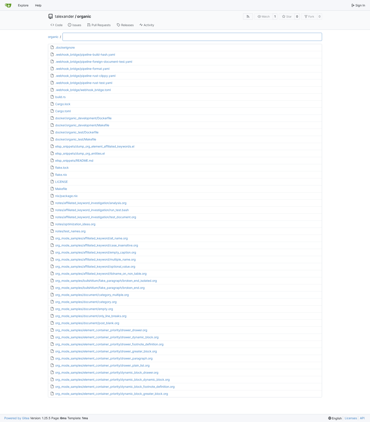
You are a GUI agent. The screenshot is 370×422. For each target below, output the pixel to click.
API (362, 418)
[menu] (335, 418)
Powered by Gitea (16, 418)
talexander (64, 16)
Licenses (351, 418)
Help (38, 5)
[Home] (8, 5)
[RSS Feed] (248, 16)
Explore (23, 5)
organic (84, 16)
